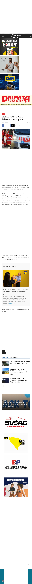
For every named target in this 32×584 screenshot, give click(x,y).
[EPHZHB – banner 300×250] (16, 473)
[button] (2, 36)
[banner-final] (16, 496)
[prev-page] (2, 386)
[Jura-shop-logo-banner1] (16, 105)
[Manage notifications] (3, 581)
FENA (7, 351)
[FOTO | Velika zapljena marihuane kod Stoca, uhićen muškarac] (5, 363)
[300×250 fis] (9, 82)
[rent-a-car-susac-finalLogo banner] (16, 431)
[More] (19, 125)
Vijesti (3, 113)
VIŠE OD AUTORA (14, 357)
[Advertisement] (16, 17)
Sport (3, 373)
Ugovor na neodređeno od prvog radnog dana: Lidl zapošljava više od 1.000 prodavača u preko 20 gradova (15, 292)
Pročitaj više (12, 303)
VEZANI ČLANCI (5, 357)
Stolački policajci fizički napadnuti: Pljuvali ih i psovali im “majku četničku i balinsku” (19, 380)
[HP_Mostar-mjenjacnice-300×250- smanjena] (16, 452)
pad (8, 352)
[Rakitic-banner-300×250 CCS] (9, 72)
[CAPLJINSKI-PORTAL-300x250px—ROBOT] (9, 54)
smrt (16, 352)
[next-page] (5, 386)
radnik (12, 352)
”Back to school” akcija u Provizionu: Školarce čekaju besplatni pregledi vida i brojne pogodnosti (14, 404)
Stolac (20, 352)
